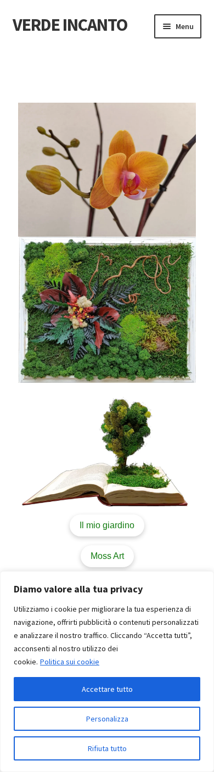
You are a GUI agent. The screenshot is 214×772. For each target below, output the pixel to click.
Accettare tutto (107, 689)
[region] (107, 671)
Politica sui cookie (69, 662)
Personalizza (107, 719)
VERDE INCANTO (70, 25)
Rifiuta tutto (107, 748)
